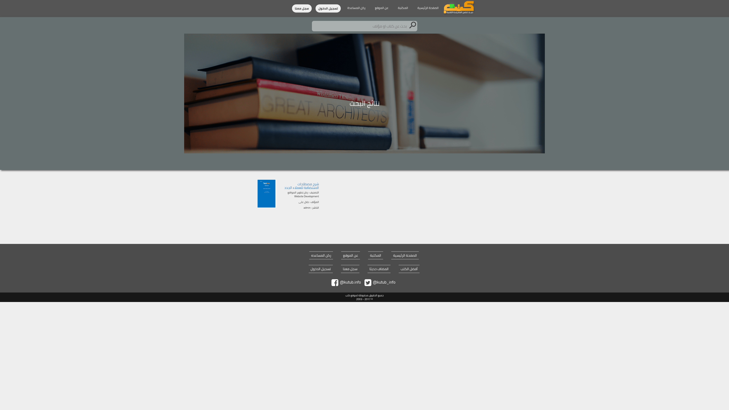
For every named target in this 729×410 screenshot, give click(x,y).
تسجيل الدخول (328, 8)
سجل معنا (302, 8)
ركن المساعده (321, 255)
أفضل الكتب (409, 268)
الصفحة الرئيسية (428, 8)
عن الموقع (381, 8)
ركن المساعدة (356, 8)
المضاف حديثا (379, 268)
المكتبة (403, 8)
